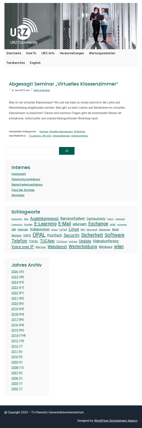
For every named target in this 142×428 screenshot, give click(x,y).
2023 (14, 287)
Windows (105, 247)
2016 (14, 325)
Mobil (115, 229)
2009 (14, 362)
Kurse (54, 229)
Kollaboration (40, 229)
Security (72, 235)
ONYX (27, 235)
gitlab (112, 224)
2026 (14, 271)
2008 (14, 367)
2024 (14, 282)
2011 (14, 351)
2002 (14, 389)
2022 (14, 293)
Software (114, 235)
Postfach (54, 235)
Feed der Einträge (23, 190)
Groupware (122, 225)
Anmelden (17, 195)
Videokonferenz (79, 135)
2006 (14, 378)
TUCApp (47, 241)
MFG (83, 229)
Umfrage (73, 241)
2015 (14, 330)
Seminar (43, 131)
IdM (13, 229)
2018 (14, 314)
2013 (14, 341)
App (26, 219)
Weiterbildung (83, 246)
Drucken (28, 224)
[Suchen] (67, 151)
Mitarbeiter (104, 229)
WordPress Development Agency (116, 420)
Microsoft (92, 229)
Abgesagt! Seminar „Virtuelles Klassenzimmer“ (63, 84)
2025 (14, 277)
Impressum (18, 174)
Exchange (98, 223)
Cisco (110, 219)
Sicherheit (92, 235)
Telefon (19, 240)
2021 (14, 298)
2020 (14, 303)
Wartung (41, 247)
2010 (14, 357)
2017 (14, 319)
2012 (14, 346)
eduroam (80, 224)
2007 (14, 373)
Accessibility (16, 219)
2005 (14, 383)
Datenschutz (16, 225)
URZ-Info (46, 135)
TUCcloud (61, 241)
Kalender (23, 229)
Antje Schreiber (42, 90)
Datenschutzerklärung (25, 179)
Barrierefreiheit (72, 218)
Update (85, 241)
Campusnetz (96, 218)
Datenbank (120, 219)
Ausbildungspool (44, 218)
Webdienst (57, 246)
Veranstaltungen (61, 135)
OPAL (39, 235)
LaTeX (63, 229)
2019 (14, 309)
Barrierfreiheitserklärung (27, 184)
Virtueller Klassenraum (61, 131)
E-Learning (35, 135)
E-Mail (64, 223)
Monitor (16, 235)
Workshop (79, 131)
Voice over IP (22, 246)
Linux (74, 229)
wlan (119, 246)
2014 (14, 335)
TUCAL (33, 241)
